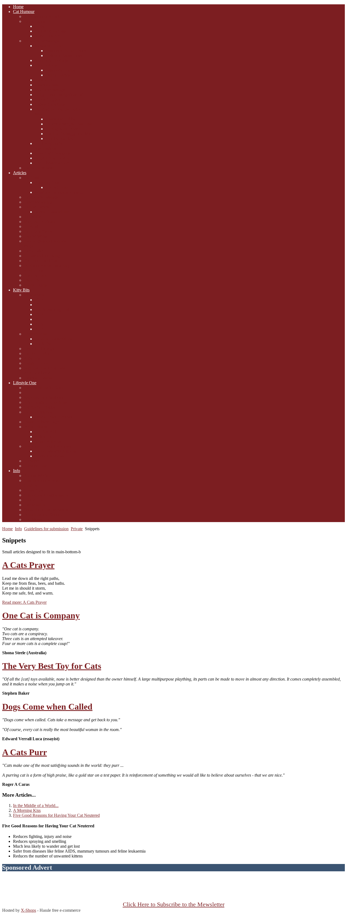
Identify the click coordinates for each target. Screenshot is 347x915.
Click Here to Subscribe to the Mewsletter (173, 904)
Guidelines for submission (46, 528)
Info (18, 528)
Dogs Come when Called (47, 706)
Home (7, 528)
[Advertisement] (173, 889)
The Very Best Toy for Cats (51, 666)
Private (77, 528)
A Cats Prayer (28, 565)
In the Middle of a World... (36, 805)
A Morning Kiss (27, 810)
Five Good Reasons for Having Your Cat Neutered (56, 815)
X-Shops (28, 910)
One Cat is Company (41, 615)
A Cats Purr (24, 752)
